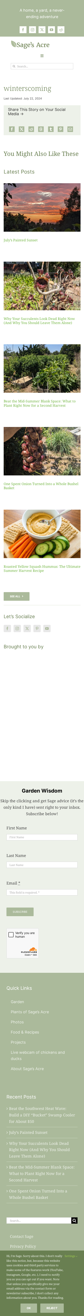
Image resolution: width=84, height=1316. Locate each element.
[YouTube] (47, 628)
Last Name (16, 855)
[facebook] (23, 29)
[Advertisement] (42, 710)
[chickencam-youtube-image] (30, 42)
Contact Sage (21, 1236)
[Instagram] (17, 628)
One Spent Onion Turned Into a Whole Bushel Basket (41, 485)
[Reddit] (31, 129)
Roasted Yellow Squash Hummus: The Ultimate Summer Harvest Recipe (42, 568)
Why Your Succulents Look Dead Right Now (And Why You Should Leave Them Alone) (39, 320)
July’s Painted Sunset (21, 240)
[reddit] (61, 29)
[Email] (70, 129)
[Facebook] (12, 129)
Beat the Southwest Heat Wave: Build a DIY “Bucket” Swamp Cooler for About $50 (42, 1115)
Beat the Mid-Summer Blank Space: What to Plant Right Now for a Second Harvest (40, 403)
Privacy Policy (23, 1246)
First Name (16, 827)
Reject (52, 1308)
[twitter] (42, 29)
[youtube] (51, 29)
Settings (70, 1256)
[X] (21, 129)
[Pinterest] (60, 129)
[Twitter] (27, 628)
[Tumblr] (51, 129)
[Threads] (41, 129)
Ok (29, 1308)
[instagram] (32, 29)
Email (13, 883)
